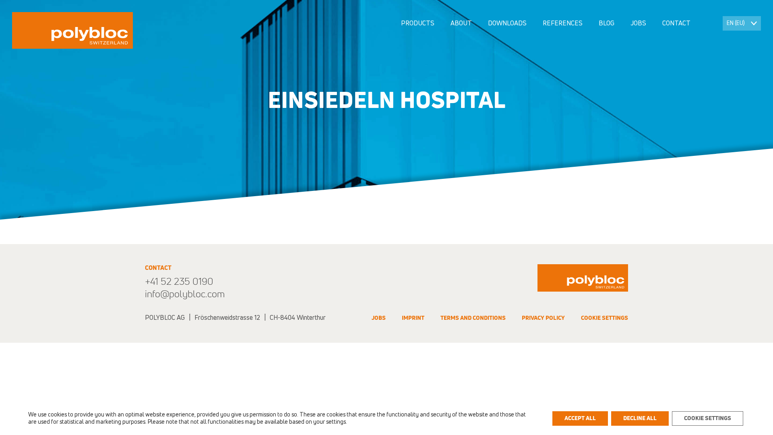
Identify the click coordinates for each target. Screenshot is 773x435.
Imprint (413, 318)
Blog (606, 23)
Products (417, 23)
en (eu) (736, 23)
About (461, 23)
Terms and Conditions (473, 318)
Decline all (640, 418)
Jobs (638, 23)
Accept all (580, 418)
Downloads (507, 23)
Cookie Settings (707, 418)
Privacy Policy (543, 318)
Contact (676, 23)
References (563, 23)
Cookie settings (604, 318)
